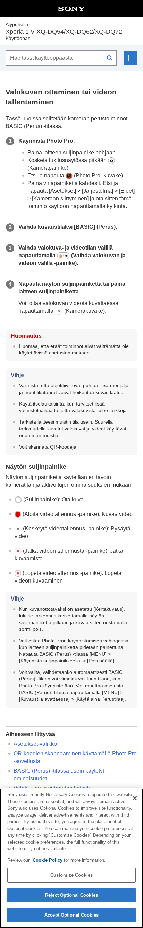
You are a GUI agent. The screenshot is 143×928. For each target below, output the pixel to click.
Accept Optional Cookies (71, 915)
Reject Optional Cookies (71, 895)
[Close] (134, 798)
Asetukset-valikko (35, 744)
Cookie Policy (48, 860)
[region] (71, 858)
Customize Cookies (71, 875)
